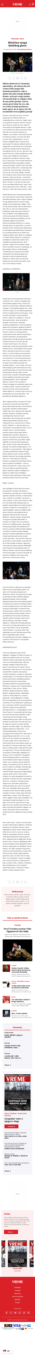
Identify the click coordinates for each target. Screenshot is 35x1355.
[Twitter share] (13, 78)
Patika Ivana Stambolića (14, 1148)
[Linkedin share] (25, 78)
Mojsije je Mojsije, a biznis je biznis (16, 1156)
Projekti (17, 1302)
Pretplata (17, 1290)
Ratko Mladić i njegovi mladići (13, 1036)
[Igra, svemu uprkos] (6, 1013)
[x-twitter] (11, 1312)
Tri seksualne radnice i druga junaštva (21, 1000)
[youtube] (15, 1312)
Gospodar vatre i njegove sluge (13, 1120)
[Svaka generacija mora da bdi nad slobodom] (6, 984)
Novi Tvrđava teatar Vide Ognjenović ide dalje (17, 930)
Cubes (26, 1319)
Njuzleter (17, 1299)
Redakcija (17, 1287)
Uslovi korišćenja (17, 1296)
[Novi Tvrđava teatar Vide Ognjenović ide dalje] (17, 950)
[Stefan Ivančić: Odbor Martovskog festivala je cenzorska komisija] (6, 968)
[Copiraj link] (21, 78)
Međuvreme (25, 899)
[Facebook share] (9, 78)
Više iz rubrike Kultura (17, 918)
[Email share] (17, 78)
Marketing (17, 1293)
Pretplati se (11, 1126)
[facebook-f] (6, 1312)
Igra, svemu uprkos (19, 1013)
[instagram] (19, 1312)
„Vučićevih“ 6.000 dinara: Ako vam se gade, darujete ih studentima (12, 1057)
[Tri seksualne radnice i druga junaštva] (6, 999)
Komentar (17, 1027)
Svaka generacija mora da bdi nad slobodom (21, 987)
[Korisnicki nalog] (30, 4)
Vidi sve (6, 1065)
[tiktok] (24, 1312)
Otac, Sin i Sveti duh (12, 1165)
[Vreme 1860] (17, 1092)
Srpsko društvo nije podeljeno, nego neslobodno (12, 1046)
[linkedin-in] (28, 1312)
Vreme (12, 1319)
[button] (5, 1256)
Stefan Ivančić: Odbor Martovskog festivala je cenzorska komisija (21, 970)
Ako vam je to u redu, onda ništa (15, 1137)
